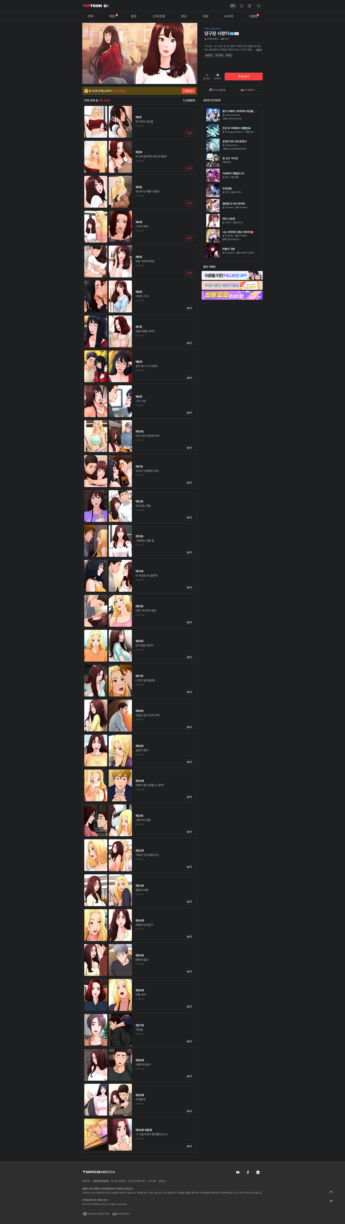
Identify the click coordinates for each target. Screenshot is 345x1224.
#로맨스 (209, 55)
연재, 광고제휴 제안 (136, 1181)
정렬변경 (190, 100)
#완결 (228, 55)
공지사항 (152, 1181)
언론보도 (162, 1181)
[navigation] (90, 16)
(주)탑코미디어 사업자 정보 (94, 1200)
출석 (233, 5)
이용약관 (86, 1181)
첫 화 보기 (243, 76)
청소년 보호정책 (118, 1181)
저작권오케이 (123, 1213)
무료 (189, 133)
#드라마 (219, 55)
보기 (189, 308)
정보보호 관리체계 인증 (98, 1213)
